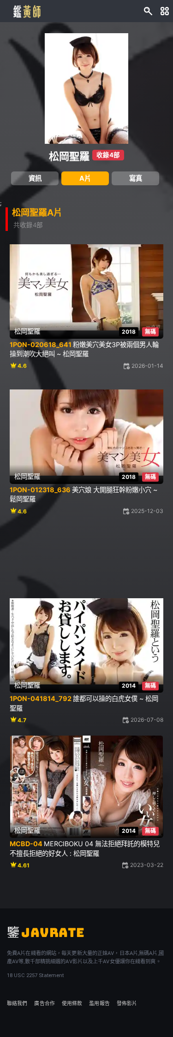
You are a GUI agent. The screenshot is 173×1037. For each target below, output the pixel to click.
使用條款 (72, 1004)
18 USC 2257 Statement (35, 975)
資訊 (35, 178)
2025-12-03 (147, 510)
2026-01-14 (147, 365)
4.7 (22, 720)
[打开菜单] (165, 11)
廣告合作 (44, 1004)
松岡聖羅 (69, 156)
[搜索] (148, 11)
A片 (85, 178)
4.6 (22, 365)
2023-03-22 (146, 864)
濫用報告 (99, 1004)
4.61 (24, 865)
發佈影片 (127, 1004)
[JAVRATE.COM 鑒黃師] (26, 11)
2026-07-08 (147, 719)
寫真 (135, 178)
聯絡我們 (17, 1004)
